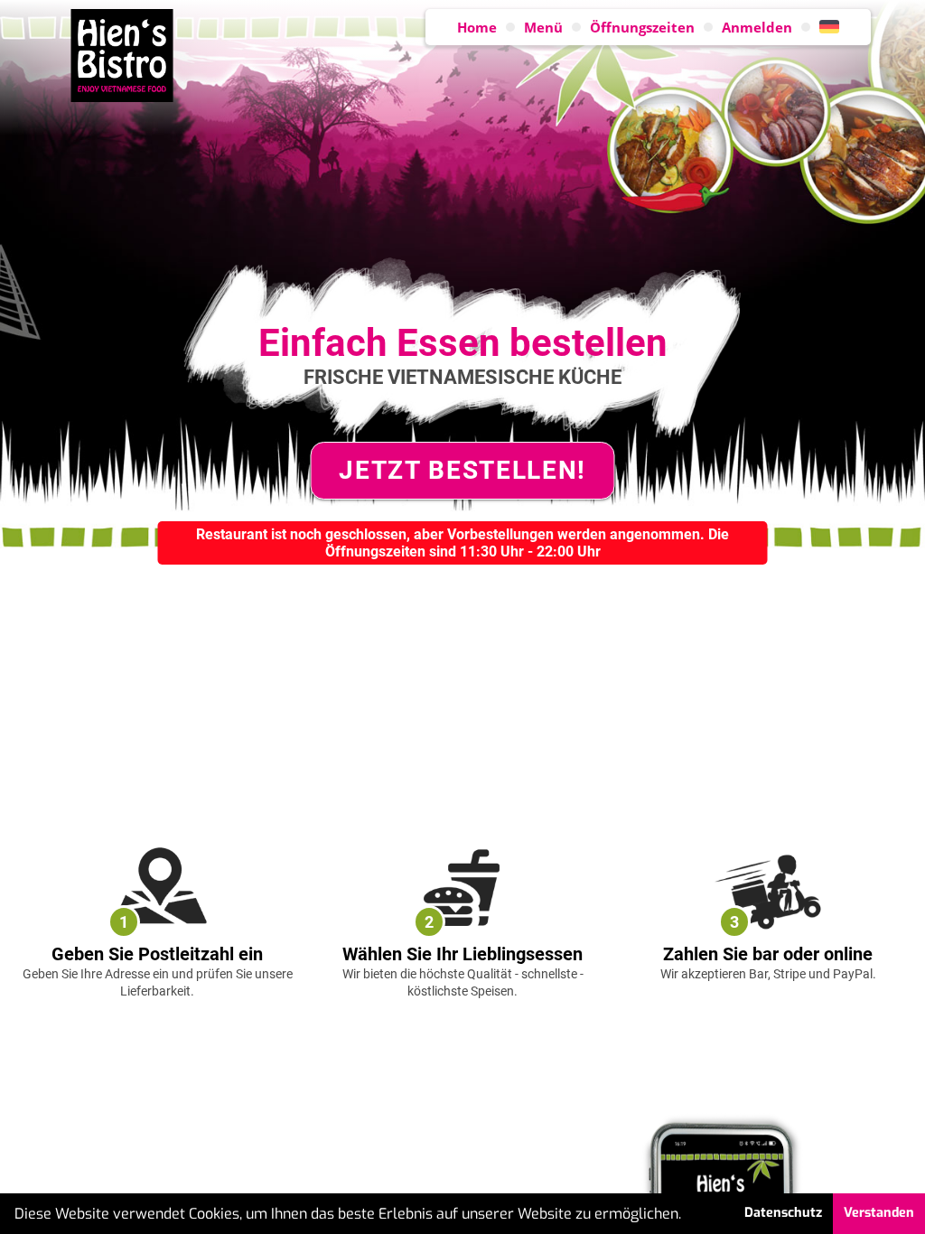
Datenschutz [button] (783, 1212)
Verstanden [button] (879, 1212)
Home (477, 27)
